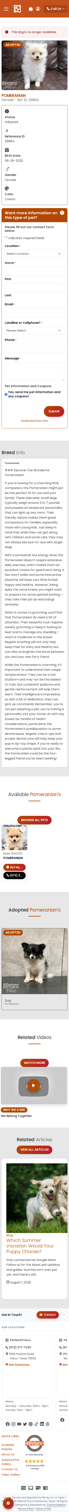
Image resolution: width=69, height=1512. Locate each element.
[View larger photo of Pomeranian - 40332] (23, 829)
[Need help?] (8, 1503)
